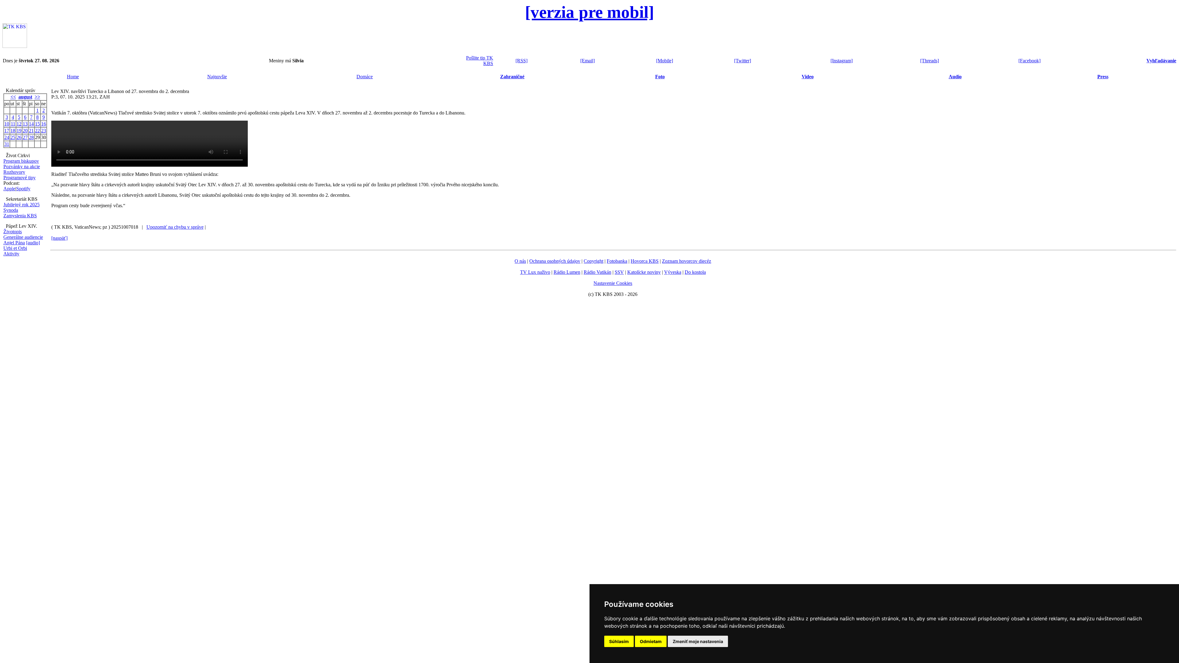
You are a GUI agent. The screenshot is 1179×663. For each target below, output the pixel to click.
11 (13, 123)
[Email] (587, 60)
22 (37, 130)
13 (25, 123)
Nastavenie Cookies (612, 283)
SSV (619, 272)
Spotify (23, 188)
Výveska (672, 272)
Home (73, 76)
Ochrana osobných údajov (554, 261)
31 (6, 144)
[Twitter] (742, 60)
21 (31, 130)
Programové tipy (19, 177)
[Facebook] (1029, 60)
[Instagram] (842, 60)
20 (25, 130)
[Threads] (929, 60)
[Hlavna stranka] (14, 46)
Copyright (593, 261)
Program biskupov (21, 161)
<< (13, 96)
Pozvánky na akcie (21, 166)
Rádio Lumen (567, 272)
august (25, 96)
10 (6, 123)
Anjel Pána (14, 242)
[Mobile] (664, 60)
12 (19, 123)
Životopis (12, 231)
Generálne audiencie (23, 237)
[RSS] (521, 60)
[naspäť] (59, 238)
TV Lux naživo (535, 272)
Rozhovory (14, 172)
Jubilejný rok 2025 (21, 204)
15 (37, 123)
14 (31, 123)
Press (1102, 76)
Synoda (10, 210)
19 (19, 130)
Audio (955, 76)
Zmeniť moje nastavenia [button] (698, 641)
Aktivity (11, 253)
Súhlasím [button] (619, 641)
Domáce (364, 76)
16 (43, 123)
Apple (9, 188)
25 (12, 137)
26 (19, 137)
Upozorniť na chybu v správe (175, 227)
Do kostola (695, 272)
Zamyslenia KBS (20, 215)
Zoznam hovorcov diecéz (686, 261)
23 (43, 130)
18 (12, 130)
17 (6, 130)
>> (37, 96)
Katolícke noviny (644, 272)
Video (808, 76)
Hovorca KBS (645, 261)
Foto (660, 76)
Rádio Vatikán (597, 272)
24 (6, 137)
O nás (520, 261)
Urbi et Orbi (15, 248)
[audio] (33, 242)
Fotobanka (617, 261)
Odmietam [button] (651, 641)
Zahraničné (512, 76)
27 (25, 137)
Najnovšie (217, 76)
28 (31, 137)
